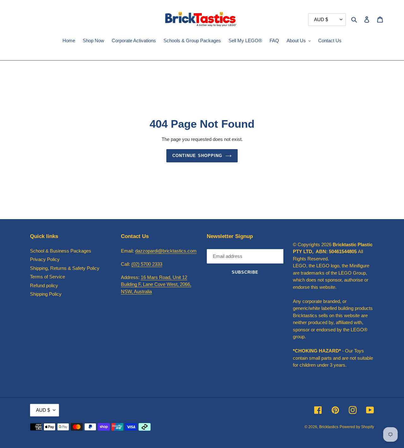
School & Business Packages (60, 250)
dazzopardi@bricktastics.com (166, 250)
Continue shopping (197, 155)
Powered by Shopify (357, 427)
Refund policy (44, 285)
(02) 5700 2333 (146, 264)
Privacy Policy (45, 259)
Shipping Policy (46, 294)
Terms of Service (47, 276)
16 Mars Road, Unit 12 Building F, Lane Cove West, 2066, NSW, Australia (156, 284)
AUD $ (43, 410)
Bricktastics (328, 427)
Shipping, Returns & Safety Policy (64, 268)
